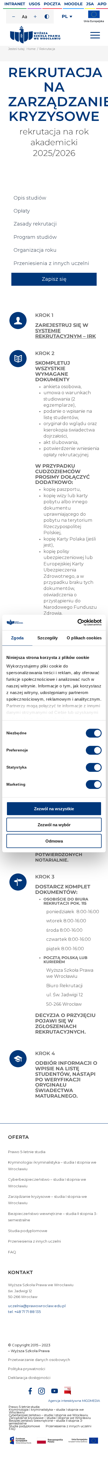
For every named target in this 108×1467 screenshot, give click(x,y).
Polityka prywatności (27, 1369)
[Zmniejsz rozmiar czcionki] (13, 16)
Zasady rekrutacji (35, 224)
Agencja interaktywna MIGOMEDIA (74, 1401)
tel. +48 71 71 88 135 (24, 1311)
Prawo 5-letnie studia (26, 1152)
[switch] (94, 750)
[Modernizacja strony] (94, 21)
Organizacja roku (35, 250)
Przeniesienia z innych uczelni (51, 263)
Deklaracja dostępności (29, 1377)
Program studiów (35, 237)
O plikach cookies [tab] (84, 637)
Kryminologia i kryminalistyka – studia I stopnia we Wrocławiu (52, 1165)
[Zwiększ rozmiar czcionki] (35, 16)
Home (31, 49)
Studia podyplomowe (27, 1230)
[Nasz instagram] (41, 1392)
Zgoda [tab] (17, 637)
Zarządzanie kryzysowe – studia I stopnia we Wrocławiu (47, 1199)
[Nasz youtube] (54, 1392)
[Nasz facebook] (30, 1392)
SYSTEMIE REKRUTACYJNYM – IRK (65, 333)
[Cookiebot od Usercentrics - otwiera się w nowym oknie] (78, 622)
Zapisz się (54, 279)
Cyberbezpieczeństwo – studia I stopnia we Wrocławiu (47, 1182)
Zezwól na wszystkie (54, 808)
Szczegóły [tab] (47, 637)
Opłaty (22, 211)
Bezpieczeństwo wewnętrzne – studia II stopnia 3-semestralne (52, 1216)
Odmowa (54, 840)
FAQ (12, 1252)
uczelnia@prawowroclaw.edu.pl (37, 1306)
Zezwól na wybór (54, 824)
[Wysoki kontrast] (47, 16)
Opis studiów (30, 198)
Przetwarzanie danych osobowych (39, 1359)
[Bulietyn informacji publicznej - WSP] (67, 1392)
